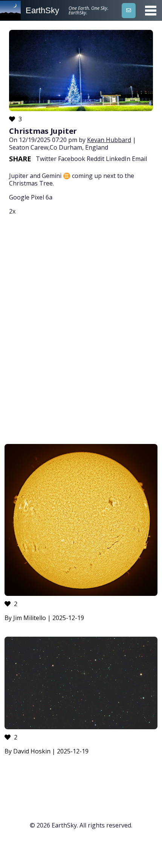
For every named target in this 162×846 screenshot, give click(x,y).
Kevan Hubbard (109, 140)
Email (139, 159)
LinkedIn (118, 159)
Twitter (46, 159)
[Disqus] (81, 331)
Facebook (71, 159)
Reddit (95, 159)
